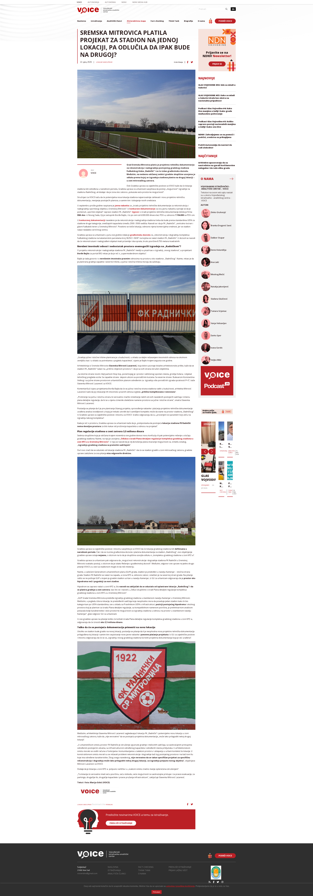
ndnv (124, 2)
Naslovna (81, 21)
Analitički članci (114, 21)
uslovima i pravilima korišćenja (180, 886)
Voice (79, 2)
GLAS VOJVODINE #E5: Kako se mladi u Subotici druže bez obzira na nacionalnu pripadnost (216, 98)
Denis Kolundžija (218, 250)
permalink (109, 804)
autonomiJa (93, 2)
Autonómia (110, 2)
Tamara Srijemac (219, 311)
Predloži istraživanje (180, 867)
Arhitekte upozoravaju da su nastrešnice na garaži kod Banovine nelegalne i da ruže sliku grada (216, 165)
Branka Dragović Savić (221, 225)
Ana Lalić (215, 262)
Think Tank (174, 21)
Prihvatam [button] (156, 892)
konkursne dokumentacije (142, 208)
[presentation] (204, 452)
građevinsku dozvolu (140, 235)
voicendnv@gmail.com (87, 873)
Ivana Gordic (217, 347)
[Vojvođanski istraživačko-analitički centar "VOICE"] (98, 10)
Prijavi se (217, 64)
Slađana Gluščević (219, 298)
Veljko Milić (216, 360)
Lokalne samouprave (104, 62)
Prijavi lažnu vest (178, 870)
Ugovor (135, 212)
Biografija (188, 21)
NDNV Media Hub (139, 2)
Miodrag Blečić (217, 274)
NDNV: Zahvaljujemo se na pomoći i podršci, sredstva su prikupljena (216, 136)
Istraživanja (96, 21)
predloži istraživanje (121, 823)
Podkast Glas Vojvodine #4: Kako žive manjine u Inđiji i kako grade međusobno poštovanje (215, 111)
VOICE (93, 173)
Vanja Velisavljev (219, 323)
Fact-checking (157, 21)
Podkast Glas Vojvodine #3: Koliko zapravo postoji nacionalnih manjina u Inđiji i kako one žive (217, 124)
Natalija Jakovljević (220, 286)
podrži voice (225, 21)
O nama (201, 21)
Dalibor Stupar (217, 237)
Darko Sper (216, 335)
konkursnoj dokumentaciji (92, 220)
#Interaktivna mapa (136, 21)
